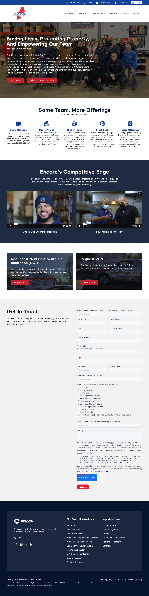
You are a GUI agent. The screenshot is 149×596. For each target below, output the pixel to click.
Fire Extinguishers (75, 533)
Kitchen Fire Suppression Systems (82, 537)
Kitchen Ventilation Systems (79, 541)
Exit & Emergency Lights (78, 554)
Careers (106, 533)
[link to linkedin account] (26, 544)
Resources (98, 13)
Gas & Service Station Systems (80, 545)
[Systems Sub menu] (75, 13)
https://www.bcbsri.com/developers (41, 585)
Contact (125, 13)
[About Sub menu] (117, 13)
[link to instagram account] (21, 544)
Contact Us (107, 545)
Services (83, 13)
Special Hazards (74, 558)
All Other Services (75, 562)
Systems (69, 13)
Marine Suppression (76, 549)
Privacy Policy (106, 579)
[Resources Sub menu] (105, 13)
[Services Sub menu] (88, 13)
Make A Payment (110, 529)
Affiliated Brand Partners (114, 537)
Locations (137, 13)
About (112, 13)
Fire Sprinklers (73, 529)
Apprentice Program (112, 541)
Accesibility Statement (124, 579)
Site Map (138, 579)
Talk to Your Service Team (42, 80)
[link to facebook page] (16, 544)
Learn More (15, 80)
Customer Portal (110, 525)
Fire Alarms (72, 525)
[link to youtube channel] (30, 544)
